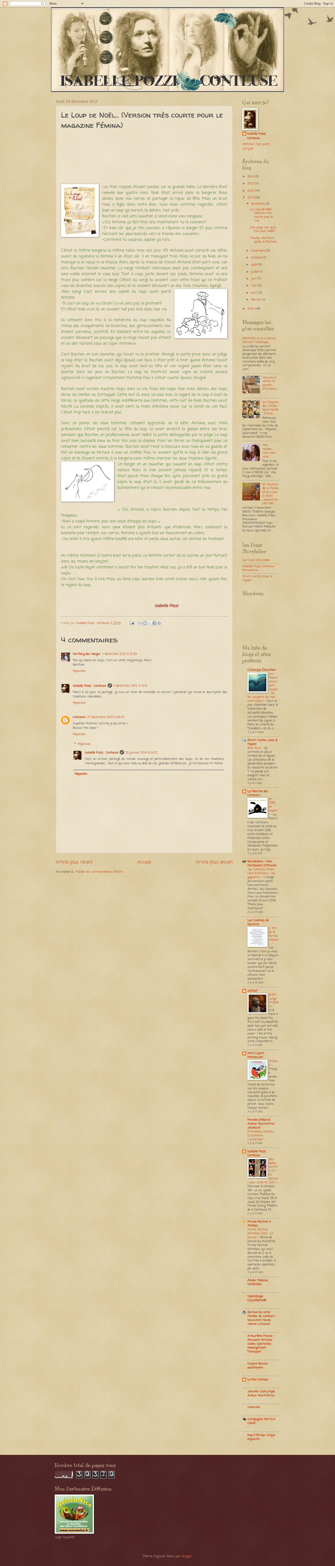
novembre (258, 250)
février (256, 299)
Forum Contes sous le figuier (257, 578)
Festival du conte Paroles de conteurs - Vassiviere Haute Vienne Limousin (262, 1318)
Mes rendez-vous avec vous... (269, 451)
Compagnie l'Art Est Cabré (261, 1421)
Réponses (84, 744)
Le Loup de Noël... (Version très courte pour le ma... (261, 215)
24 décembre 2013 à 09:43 (105, 717)
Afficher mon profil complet (256, 146)
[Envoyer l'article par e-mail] (131, 623)
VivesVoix (253, 1407)
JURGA (252, 991)
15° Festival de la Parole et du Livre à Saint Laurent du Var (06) (270, 494)
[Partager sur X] (149, 623)
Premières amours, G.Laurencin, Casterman (260, 1135)
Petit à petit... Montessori (256, 1055)
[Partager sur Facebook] (154, 623)
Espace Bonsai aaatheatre (257, 1365)
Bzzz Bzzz (254, 748)
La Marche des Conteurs (257, 793)
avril (254, 293)
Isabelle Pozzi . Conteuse (89, 685)
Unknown (79, 717)
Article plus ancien (214, 862)
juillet (255, 272)
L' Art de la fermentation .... (273, 936)
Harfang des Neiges (87, 654)
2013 (251, 183)
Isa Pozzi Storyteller (256, 560)
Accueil (144, 862)
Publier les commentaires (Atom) (99, 872)
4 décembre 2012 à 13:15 (130, 685)
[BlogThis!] (145, 623)
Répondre (79, 671)
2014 (251, 176)
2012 (251, 190)
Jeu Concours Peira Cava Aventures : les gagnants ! (261, 873)
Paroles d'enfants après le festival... (264, 240)
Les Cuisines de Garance (258, 922)
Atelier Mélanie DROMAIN (257, 1282)
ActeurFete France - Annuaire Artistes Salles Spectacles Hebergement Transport (261, 1344)
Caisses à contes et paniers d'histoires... (270, 383)
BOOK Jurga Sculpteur (274, 1000)
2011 (250, 197)
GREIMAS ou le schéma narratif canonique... (259, 340)
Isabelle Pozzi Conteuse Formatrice (258, 568)
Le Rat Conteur (258, 1379)
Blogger (186, 1556)
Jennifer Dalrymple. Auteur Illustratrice (261, 1393)
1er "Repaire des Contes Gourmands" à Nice (270, 408)
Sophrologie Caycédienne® (256, 1298)
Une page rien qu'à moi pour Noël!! (263, 229)
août (254, 264)
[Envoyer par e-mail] (140, 623)
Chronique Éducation (261, 670)
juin (254, 278)
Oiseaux (273, 1063)
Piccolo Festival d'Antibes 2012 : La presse (260, 1233)
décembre (258, 203)
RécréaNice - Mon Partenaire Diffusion (262, 863)
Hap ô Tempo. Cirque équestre (261, 1437)
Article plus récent (74, 862)
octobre (256, 257)
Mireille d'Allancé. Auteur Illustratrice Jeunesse (260, 1124)
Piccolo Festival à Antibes (259, 1223)
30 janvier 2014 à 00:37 (142, 752)
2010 (251, 308)
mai (254, 285)
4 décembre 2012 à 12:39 (119, 654)
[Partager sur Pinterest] (159, 623)
